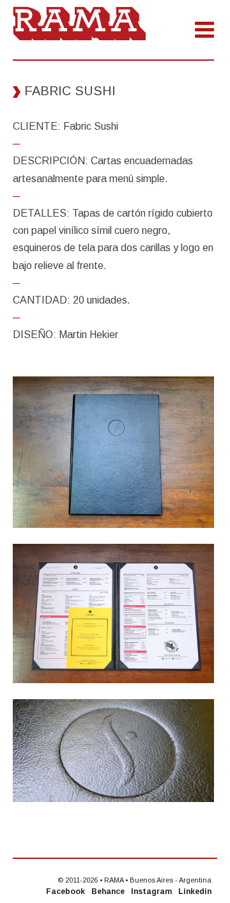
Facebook (65, 891)
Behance (108, 891)
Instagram (151, 891)
